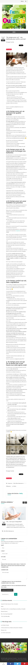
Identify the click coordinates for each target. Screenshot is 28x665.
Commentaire (4, 569)
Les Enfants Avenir (5, 625)
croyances (18, 230)
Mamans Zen (3, 630)
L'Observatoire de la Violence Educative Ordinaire (11, 627)
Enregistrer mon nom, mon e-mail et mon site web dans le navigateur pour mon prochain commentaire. (13, 565)
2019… (2, 606)
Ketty (15, 486)
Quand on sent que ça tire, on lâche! (9, 604)
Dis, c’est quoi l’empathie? (14, 521)
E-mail (3, 551)
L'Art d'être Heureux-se (18, 483)
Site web (3, 556)
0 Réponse (8, 486)
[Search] (15, 594)
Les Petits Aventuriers (6, 632)
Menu (22, 1)
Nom (2, 545)
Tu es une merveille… (5, 616)
